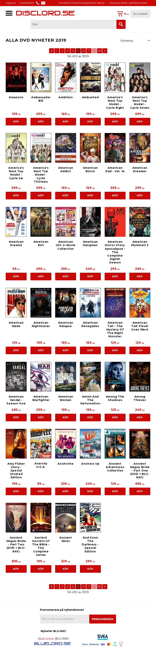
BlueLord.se (46, 638)
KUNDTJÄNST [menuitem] (27, 3)
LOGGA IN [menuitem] (11, 3)
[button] (9, 13)
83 (99, 50)
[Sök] (121, 24)
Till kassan (140, 13)
